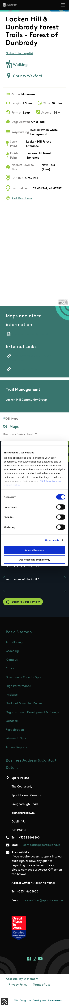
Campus (12, 660)
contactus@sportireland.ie (41, 845)
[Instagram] (34, 958)
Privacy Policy (18, 985)
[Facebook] (29, 958)
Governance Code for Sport (24, 677)
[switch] (60, 507)
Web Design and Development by (38, 1000)
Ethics (10, 668)
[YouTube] (40, 958)
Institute (12, 695)
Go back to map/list (19, 53)
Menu (63, 5)
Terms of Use (41, 985)
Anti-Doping (14, 642)
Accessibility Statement (22, 979)
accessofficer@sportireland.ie (42, 900)
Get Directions (22, 198)
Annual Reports (16, 747)
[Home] (10, 5)
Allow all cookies (34, 550)
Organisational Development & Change (32, 712)
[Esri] (63, 302)
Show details (51, 540)
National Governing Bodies (24, 703)
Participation (15, 730)
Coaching (12, 651)
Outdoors (12, 721)
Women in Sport (17, 738)
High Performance (18, 686)
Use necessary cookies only (34, 559)
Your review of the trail (21, 579)
